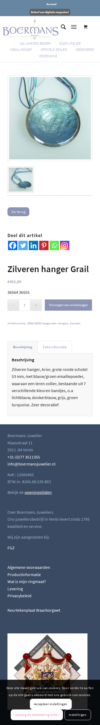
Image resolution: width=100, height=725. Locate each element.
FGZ (11, 547)
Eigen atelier (70, 43)
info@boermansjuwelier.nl (31, 464)
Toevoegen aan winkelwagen (68, 305)
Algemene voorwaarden (28, 567)
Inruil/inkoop (21, 49)
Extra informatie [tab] (55, 347)
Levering (15, 588)
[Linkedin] (33, 245)
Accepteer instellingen (50, 704)
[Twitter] (23, 245)
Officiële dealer (54, 49)
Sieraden (75, 323)
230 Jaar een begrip (35, 43)
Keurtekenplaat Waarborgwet (33, 610)
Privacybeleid (19, 595)
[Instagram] (64, 245)
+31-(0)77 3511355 (23, 457)
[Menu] (74, 27)
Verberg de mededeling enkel (36, 715)
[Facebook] (12, 245)
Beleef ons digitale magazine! (50, 12)
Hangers (63, 323)
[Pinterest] (44, 245)
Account (51, 4)
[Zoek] (60, 27)
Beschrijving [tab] (22, 347)
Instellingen (78, 715)
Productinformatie (24, 574)
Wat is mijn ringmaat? (26, 581)
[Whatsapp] (54, 245)
